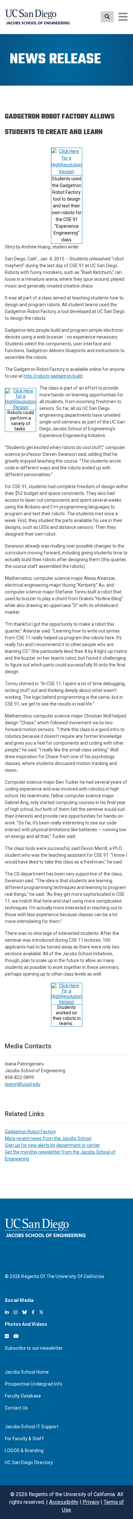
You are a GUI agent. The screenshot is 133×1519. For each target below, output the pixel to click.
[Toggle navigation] (123, 16)
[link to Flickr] (7, 1336)
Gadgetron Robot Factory (30, 1131)
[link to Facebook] (33, 1312)
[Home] (37, 17)
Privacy (91, 1502)
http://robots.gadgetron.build (53, 376)
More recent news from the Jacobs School (48, 1138)
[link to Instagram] (15, 1312)
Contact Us (16, 1407)
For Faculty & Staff (24, 1438)
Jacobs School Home (27, 1372)
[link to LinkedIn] (7, 1312)
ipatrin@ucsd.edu (22, 1084)
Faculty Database (23, 1396)
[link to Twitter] (41, 1312)
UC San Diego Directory (29, 1462)
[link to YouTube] (16, 1336)
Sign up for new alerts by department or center (52, 1145)
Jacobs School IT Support (31, 1426)
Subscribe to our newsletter (34, 1348)
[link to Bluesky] (24, 1312)
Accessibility (63, 1502)
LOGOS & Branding (24, 1450)
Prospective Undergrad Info (33, 1384)
